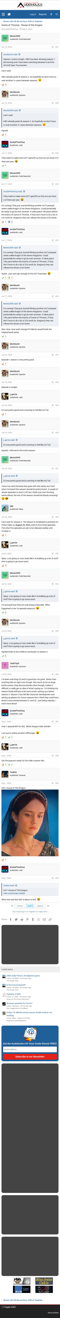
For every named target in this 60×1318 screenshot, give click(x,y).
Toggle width (10, 1307)
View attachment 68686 (14, 893)
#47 (57, 355)
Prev (20, 906)
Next (39, 906)
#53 (57, 553)
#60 (57, 878)
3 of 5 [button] (30, 906)
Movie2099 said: (10, 110)
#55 (57, 631)
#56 (57, 674)
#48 (57, 382)
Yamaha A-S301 (14, 994)
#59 (57, 783)
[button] (3, 14)
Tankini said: (8, 885)
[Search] (56, 14)
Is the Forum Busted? (16, 985)
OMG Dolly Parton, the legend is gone (23, 976)
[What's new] (51, 14)
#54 (57, 584)
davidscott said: (10, 54)
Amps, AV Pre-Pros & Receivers (18, 999)
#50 (57, 432)
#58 (57, 756)
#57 (57, 722)
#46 (57, 296)
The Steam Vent (12, 981)
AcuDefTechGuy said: (12, 191)
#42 (57, 103)
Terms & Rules (53, 1313)
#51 (57, 468)
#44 (57, 184)
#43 (57, 153)
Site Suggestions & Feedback (17, 1008)
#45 (57, 240)
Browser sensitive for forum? (19, 1003)
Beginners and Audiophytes (16, 1021)
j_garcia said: (9, 440)
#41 (57, 47)
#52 (57, 517)
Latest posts (7, 969)
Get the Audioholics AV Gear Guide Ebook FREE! (30, 1043)
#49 (57, 405)
